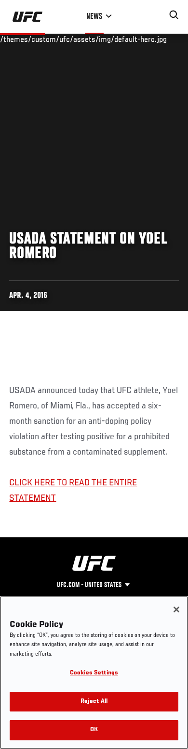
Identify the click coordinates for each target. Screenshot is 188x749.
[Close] (176, 609)
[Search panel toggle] (174, 15)
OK (94, 730)
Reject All (94, 701)
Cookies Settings (94, 673)
